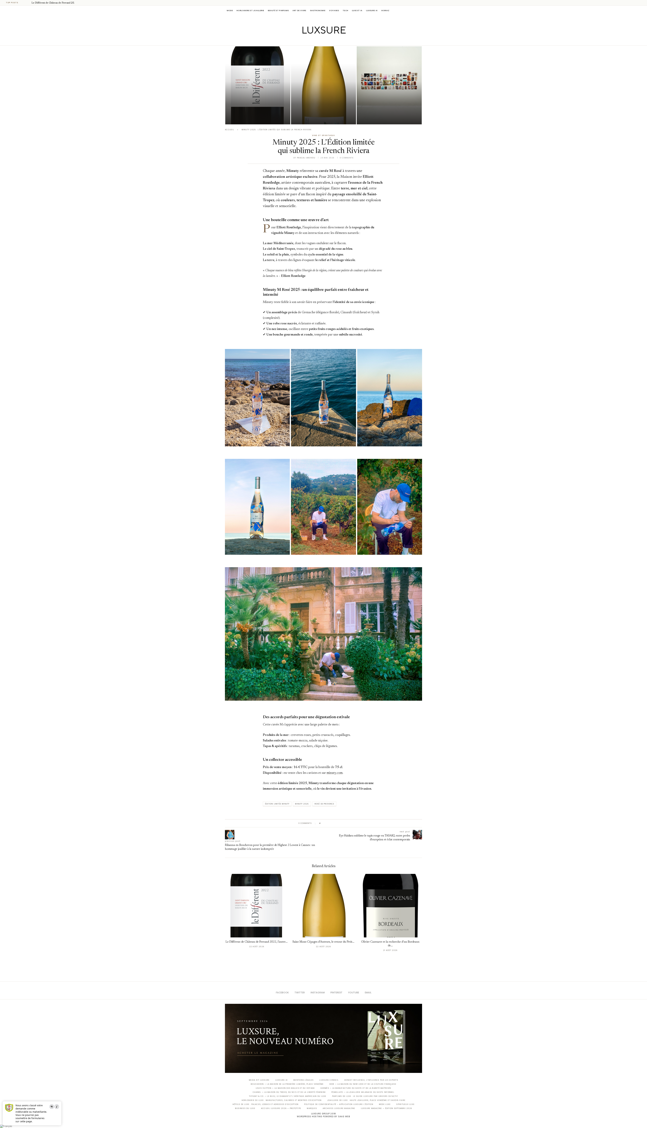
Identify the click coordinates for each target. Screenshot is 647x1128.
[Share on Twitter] (330, 823)
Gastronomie (318, 10)
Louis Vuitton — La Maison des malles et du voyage (285, 1088)
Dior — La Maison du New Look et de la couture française (362, 1084)
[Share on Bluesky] (346, 823)
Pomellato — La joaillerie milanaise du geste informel (362, 1092)
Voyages (334, 10)
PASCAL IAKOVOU (374, 118)
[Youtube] (331, 41)
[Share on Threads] (343, 823)
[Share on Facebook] (326, 823)
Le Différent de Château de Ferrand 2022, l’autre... (59, 3)
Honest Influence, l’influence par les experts (371, 1080)
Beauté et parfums (278, 10)
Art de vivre (299, 10)
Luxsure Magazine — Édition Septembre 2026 (386, 1108)
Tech (345, 10)
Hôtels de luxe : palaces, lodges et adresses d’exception (266, 1104)
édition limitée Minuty (277, 804)
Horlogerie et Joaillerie (250, 10)
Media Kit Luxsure (259, 1080)
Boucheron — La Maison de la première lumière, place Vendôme (287, 1084)
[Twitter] (316, 41)
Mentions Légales (303, 1080)
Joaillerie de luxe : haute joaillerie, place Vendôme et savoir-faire (366, 1100)
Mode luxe (385, 1104)
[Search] (420, 10)
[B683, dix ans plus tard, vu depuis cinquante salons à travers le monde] (389, 85)
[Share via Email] (349, 823)
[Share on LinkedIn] (336, 823)
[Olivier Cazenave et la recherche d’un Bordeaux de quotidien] (390, 905)
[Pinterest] (326, 41)
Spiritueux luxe (405, 1104)
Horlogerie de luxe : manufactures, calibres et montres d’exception (282, 1100)
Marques (312, 1108)
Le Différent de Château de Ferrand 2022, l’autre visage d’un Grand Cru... (255, 109)
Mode (230, 10)
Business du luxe (245, 1108)
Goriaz (385, 10)
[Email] (335, 41)
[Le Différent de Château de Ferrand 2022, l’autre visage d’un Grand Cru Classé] (257, 85)
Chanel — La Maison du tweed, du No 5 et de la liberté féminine (289, 1092)
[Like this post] (322, 823)
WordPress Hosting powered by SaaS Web (323, 1116)
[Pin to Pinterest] (333, 823)
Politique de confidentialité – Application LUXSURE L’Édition (338, 1104)
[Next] (28, 2)
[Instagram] (321, 41)
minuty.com (335, 773)
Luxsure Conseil (328, 1080)
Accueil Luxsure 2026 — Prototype (281, 1108)
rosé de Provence (324, 804)
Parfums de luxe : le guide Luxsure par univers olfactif (365, 1096)
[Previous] (24, 2)
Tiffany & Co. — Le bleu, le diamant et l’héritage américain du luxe (287, 1096)
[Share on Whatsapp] (339, 823)
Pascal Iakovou (242, 118)
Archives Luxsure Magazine (339, 1108)
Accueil (229, 129)
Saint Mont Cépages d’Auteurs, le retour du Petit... (323, 942)
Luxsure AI (372, 10)
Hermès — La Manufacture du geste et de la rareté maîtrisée (355, 1088)
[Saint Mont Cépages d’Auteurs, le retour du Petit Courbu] (323, 85)
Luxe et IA (357, 10)
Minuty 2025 (302, 804)
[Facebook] (312, 41)
